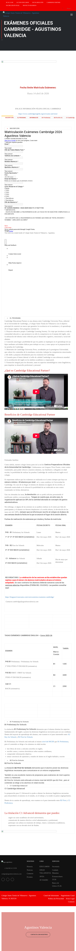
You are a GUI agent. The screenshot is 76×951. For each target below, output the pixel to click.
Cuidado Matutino (55, 871)
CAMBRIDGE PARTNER (53, 2)
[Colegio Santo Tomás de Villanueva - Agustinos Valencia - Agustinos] (22, 14)
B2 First (63, 800)
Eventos (30, 877)
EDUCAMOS (44, 867)
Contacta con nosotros (39, 934)
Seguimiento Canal (68, 896)
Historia (30, 867)
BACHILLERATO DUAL (12, 5)
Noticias (30, 870)
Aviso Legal (70, 899)
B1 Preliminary (62, 742)
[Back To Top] (72, 948)
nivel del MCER (48, 742)
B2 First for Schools (25, 737)
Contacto (30, 873)
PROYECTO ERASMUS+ (30, 5)
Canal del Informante (51, 896)
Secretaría (55, 867)
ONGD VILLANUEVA (44, 871)
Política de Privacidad (56, 899)
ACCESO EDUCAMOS (22, 2)
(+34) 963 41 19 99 (11, 868)
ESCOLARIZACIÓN (37, 2)
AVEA (41, 876)
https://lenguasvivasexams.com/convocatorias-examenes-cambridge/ (29, 597)
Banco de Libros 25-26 (56, 884)
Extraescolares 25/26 (57, 877)
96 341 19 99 (9, 2)
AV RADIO (43, 880)
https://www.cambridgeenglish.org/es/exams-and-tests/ (38, 114)
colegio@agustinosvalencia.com (11, 874)
